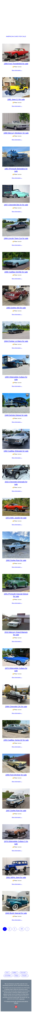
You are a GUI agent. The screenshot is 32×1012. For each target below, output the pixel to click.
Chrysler (24, 975)
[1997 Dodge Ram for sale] (16, 808)
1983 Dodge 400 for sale (16, 308)
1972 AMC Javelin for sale (16, 518)
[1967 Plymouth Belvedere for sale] (16, 166)
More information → (17, 70)
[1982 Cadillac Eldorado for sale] (16, 448)
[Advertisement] (16, 16)
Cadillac (14, 972)
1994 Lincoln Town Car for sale (16, 238)
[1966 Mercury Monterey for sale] (16, 130)
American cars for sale (16, 36)
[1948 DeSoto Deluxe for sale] (16, 412)
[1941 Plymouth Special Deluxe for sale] (16, 591)
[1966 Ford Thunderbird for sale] (16, 61)
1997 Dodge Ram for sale (16, 811)
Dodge (16, 975)
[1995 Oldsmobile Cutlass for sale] (16, 374)
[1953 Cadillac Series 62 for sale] (16, 737)
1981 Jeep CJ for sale (16, 99)
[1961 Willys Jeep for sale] (16, 875)
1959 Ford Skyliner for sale (16, 775)
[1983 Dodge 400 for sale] (16, 305)
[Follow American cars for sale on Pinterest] (16, 1007)
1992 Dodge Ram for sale (16, 560)
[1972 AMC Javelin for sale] (16, 515)
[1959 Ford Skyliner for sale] (16, 772)
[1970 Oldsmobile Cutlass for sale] (16, 665)
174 (22, 929)
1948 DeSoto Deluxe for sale (16, 415)
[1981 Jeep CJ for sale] (16, 97)
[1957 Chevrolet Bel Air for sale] (16, 202)
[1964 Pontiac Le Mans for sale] (16, 338)
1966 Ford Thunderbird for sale (16, 64)
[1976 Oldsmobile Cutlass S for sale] (16, 839)
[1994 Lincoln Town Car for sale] (16, 236)
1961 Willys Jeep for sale (16, 877)
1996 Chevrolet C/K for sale (16, 707)
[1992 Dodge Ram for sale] (16, 558)
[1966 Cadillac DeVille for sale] (16, 269)
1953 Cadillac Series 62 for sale (16, 740)
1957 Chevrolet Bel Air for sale (16, 205)
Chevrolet (22, 972)
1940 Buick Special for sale (16, 913)
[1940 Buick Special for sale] (16, 910)
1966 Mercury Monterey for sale (16, 133)
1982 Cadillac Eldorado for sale (16, 451)
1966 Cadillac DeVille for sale (16, 272)
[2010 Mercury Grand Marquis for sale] (16, 629)
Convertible (8, 975)
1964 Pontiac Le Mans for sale (16, 341)
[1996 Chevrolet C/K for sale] (16, 704)
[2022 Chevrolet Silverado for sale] (16, 479)
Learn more (22, 998)
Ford (7, 972)
